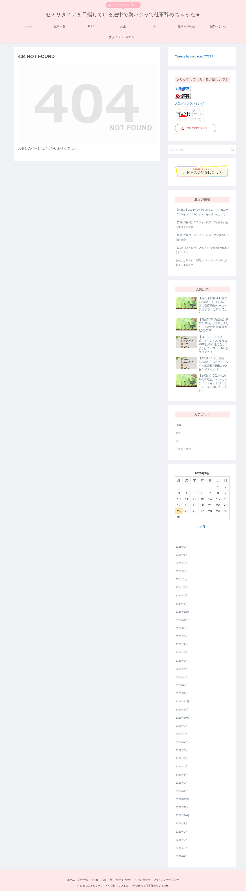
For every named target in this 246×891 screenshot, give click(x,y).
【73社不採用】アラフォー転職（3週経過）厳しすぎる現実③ (202, 224)
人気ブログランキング (189, 103)
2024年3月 (182, 587)
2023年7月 (182, 644)
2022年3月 (182, 774)
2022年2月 (182, 782)
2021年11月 (182, 807)
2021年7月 (182, 831)
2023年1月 (182, 693)
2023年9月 (182, 628)
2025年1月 (182, 554)
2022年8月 (182, 733)
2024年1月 (182, 603)
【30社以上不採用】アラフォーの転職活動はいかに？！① (202, 250)
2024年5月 (182, 571)
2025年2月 (182, 546)
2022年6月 (182, 750)
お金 (178, 432)
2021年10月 (182, 815)
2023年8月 (182, 636)
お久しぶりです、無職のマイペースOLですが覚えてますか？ (201, 262)
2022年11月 (182, 709)
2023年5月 (182, 660)
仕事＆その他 (183, 449)
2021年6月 (182, 839)
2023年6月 (182, 652)
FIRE (178, 424)
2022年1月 (182, 791)
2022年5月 (182, 758)
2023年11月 (182, 620)
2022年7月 (182, 742)
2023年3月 (182, 677)
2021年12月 (182, 799)
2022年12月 (182, 701)
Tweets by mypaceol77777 (194, 56)
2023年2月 (182, 685)
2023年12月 (182, 611)
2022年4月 (182, 766)
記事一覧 (83, 879)
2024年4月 (182, 579)
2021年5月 (182, 847)
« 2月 (201, 527)
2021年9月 (182, 823)
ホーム (71, 879)
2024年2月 (182, 595)
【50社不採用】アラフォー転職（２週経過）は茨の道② (202, 237)
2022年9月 (182, 725)
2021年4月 (182, 856)
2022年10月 (182, 717)
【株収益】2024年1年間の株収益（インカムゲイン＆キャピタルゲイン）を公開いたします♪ (202, 212)
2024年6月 (182, 562)
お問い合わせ (142, 879)
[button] (232, 149)
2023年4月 (182, 668)
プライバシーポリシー (166, 879)
